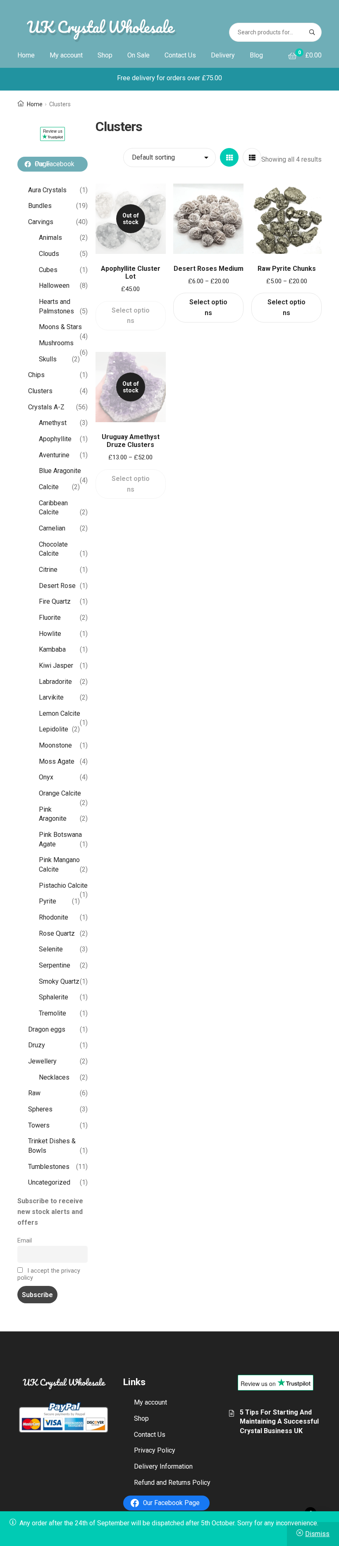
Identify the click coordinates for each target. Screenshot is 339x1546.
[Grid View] (229, 157)
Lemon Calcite (59, 713)
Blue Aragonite (60, 471)
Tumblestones (48, 1167)
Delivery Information (163, 1466)
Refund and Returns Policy (172, 1482)
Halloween (54, 285)
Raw (34, 1093)
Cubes (48, 270)
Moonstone (55, 745)
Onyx (46, 777)
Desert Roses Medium (209, 268)
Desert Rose (57, 586)
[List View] (252, 157)
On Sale (138, 55)
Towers (39, 1125)
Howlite (50, 634)
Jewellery (42, 1061)
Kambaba (52, 649)
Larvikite (51, 697)
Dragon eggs (46, 1029)
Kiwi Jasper (56, 665)
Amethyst (53, 423)
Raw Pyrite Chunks (287, 268)
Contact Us (180, 55)
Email (24, 1240)
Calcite (49, 487)
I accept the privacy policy (48, 1274)
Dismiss (317, 1534)
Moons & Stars (60, 327)
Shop (105, 55)
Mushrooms (56, 343)
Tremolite (52, 1013)
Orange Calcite (60, 793)
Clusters (40, 391)
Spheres (40, 1109)
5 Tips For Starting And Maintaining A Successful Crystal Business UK (279, 1421)
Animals (50, 237)
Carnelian (52, 528)
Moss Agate (56, 761)
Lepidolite (53, 729)
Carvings (40, 222)
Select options (131, 315)
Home (26, 55)
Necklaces (54, 1077)
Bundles (40, 206)
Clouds (49, 254)
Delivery (223, 55)
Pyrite (47, 901)
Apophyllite (55, 439)
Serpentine (54, 965)
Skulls (48, 359)
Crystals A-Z (46, 407)
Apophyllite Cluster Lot (130, 272)
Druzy (36, 1045)
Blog (256, 55)
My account (66, 55)
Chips (36, 375)
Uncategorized (49, 1182)
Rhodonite (53, 917)
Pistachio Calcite (63, 885)
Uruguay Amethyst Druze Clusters (131, 441)
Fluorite (50, 617)
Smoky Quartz (59, 981)
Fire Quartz (55, 601)
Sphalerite (53, 997)
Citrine (48, 569)
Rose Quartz (57, 933)
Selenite (51, 949)
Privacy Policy (154, 1450)
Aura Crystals (47, 190)
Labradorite (55, 682)
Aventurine (54, 455)
